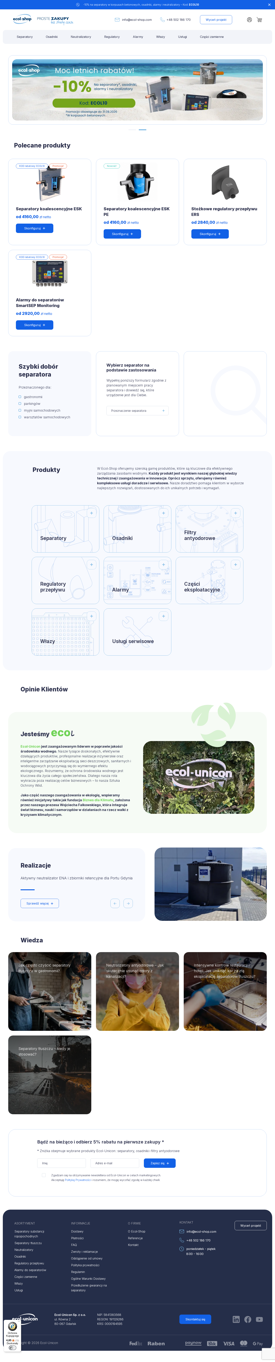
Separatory (25, 37)
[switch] (12, 1348)
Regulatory (112, 37)
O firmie (134, 1223)
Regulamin (78, 1272)
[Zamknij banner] (269, 5)
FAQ (74, 1245)
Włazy (160, 37)
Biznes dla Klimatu (98, 800)
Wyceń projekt (216, 20)
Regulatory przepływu (29, 1263)
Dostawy (77, 1231)
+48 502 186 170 (178, 20)
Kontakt (133, 1245)
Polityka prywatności (85, 1265)
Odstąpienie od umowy (87, 1258)
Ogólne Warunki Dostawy (88, 1278)
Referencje (135, 1238)
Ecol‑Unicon (30, 746)
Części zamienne (212, 37)
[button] (132, 129)
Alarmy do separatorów (30, 1270)
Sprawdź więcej (37, 903)
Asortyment (24, 1223)
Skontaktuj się (195, 1319)
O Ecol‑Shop (136, 1231)
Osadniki (52, 37)
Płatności (77, 1238)
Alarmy (138, 37)
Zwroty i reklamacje (84, 1251)
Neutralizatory (81, 37)
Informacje (80, 1223)
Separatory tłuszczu (28, 1243)
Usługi (182, 37)
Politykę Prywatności (78, 1180)
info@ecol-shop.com (137, 20)
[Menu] (19, 1322)
